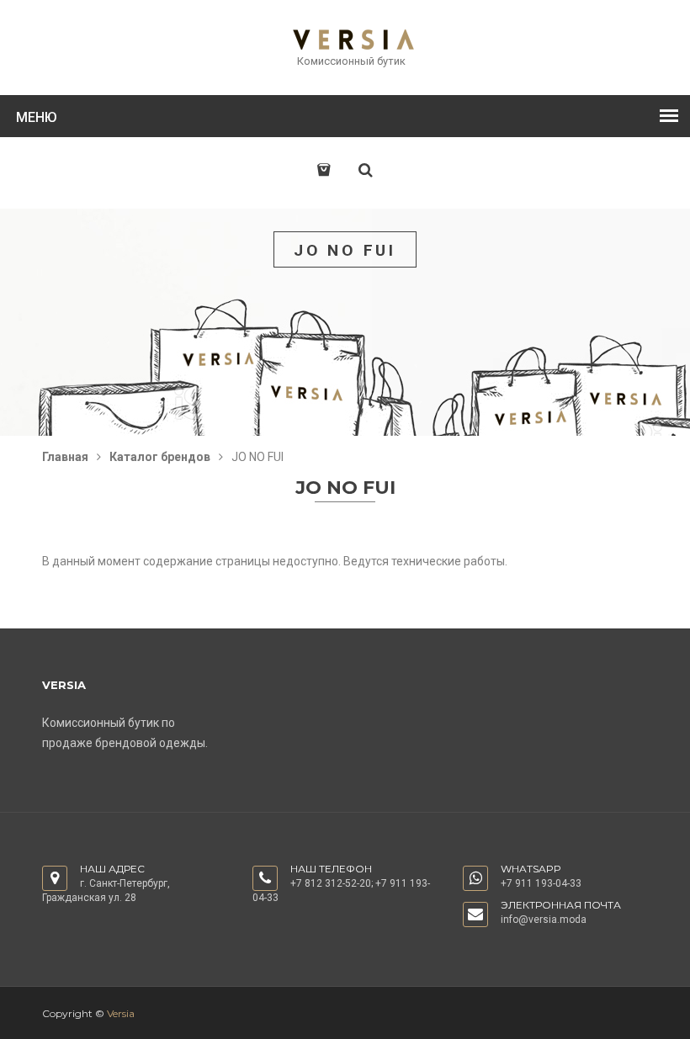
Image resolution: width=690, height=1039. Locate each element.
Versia (121, 1013)
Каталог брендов (159, 457)
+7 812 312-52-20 (330, 883)
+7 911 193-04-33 (541, 883)
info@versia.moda (543, 919)
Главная (65, 457)
